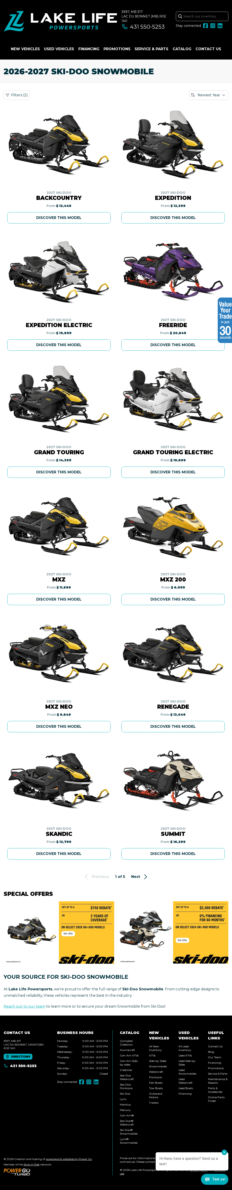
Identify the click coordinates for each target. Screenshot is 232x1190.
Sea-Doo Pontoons (126, 1086)
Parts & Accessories (215, 1089)
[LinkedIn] (220, 25)
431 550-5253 (147, 26)
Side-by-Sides (157, 1061)
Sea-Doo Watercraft (127, 1077)
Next (135, 876)
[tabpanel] (82, 1057)
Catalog (182, 49)
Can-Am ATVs (129, 1055)
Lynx (123, 1099)
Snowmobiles (158, 1066)
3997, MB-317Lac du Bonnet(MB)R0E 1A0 (143, 16)
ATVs (152, 1055)
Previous (100, 876)
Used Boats (186, 1088)
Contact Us (208, 49)
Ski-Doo (125, 1093)
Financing (88, 49)
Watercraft (156, 1071)
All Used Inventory (185, 1048)
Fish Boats (155, 1082)
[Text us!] (214, 1179)
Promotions (117, 49)
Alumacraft (127, 1050)
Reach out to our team (24, 1006)
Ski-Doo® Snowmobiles (129, 1131)
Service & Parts (151, 49)
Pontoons (155, 1077)
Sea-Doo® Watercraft (127, 1122)
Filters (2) (19, 95)
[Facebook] (205, 25)
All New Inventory (155, 1048)
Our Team (214, 1057)
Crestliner (126, 1070)
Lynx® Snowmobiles (129, 1140)
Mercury (125, 1110)
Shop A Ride (31, 1164)
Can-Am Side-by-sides (129, 1062)
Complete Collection (126, 1042)
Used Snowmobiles (187, 1071)
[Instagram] (212, 25)
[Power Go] (48, 1171)
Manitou (125, 1104)
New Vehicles (25, 49)
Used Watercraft (186, 1080)
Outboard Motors (155, 1095)
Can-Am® (127, 1115)
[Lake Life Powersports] (60, 22)
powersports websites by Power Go (69, 1159)
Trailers (153, 1102)
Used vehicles (59, 49)
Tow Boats (156, 1088)
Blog (211, 1051)
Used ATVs (185, 1055)
